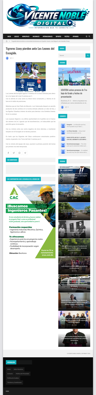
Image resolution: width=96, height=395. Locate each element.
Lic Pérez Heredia (72, 131)
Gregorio (69, 124)
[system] (86, 36)
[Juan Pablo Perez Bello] (7, 58)
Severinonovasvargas (73, 144)
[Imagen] (74, 76)
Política (66, 36)
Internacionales (47, 36)
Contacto (10, 373)
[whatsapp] (19, 153)
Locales (16, 36)
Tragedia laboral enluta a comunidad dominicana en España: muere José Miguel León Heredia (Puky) (40, 41)
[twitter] (13, 153)
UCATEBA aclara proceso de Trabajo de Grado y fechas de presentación (74, 93)
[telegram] (25, 153)
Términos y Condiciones (14, 382)
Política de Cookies (13, 378)
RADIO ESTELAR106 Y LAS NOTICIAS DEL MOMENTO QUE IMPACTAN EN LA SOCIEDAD (77, 139)
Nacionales (36, 36)
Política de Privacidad (22, 373)
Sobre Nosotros (18, 369)
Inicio (9, 36)
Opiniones (75, 36)
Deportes (58, 36)
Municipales (25, 36)
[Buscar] (89, 36)
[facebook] (8, 153)
